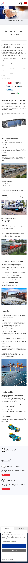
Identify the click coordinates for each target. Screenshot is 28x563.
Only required (14, 550)
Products (14, 23)
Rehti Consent (10, 559)
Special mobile (22, 23)
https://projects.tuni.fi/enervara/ (17, 272)
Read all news (6, 460)
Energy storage (6, 23)
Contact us (6, 475)
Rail (22, 20)
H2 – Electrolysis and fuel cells (12, 20)
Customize (14, 555)
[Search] (20, 3)
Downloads (6, 489)
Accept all (14, 545)
